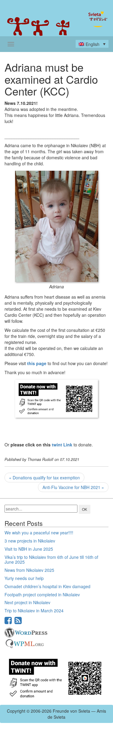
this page (36, 363)
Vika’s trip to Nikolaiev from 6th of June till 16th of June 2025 (51, 559)
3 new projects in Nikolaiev (30, 541)
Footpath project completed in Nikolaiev (42, 594)
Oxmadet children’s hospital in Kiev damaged (47, 586)
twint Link (62, 445)
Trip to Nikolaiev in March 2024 (34, 611)
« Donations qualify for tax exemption (44, 478)
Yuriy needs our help (24, 578)
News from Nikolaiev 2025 (29, 570)
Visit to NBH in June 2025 (29, 549)
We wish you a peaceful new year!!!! (39, 533)
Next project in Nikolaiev (27, 602)
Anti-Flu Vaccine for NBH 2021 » (73, 487)
